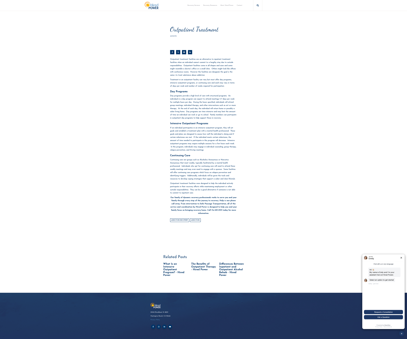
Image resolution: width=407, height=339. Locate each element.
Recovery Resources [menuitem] (210, 5)
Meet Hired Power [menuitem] (226, 5)
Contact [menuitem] (239, 5)
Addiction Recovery (179, 220)
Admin (173, 36)
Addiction (195, 220)
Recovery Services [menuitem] (193, 5)
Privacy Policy (155, 320)
